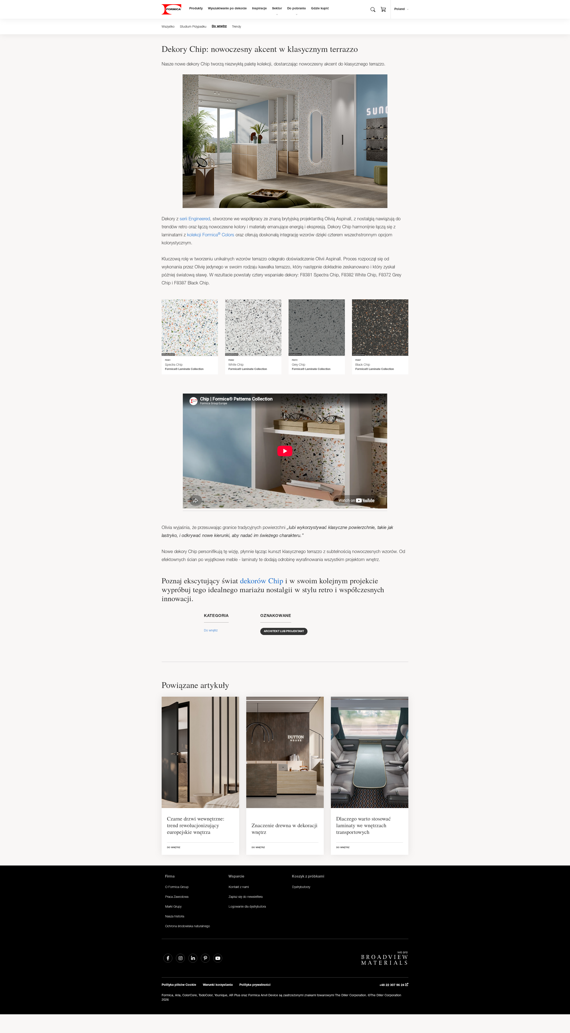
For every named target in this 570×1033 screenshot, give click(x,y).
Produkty (196, 8)
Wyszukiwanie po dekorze (227, 8)
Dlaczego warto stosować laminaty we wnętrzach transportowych (363, 825)
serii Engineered (195, 218)
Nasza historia (174, 916)
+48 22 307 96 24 (392, 985)
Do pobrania (296, 8)
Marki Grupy (173, 906)
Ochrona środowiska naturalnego (187, 926)
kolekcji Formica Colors (210, 234)
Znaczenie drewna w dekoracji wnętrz (285, 828)
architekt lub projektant (284, 631)
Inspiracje (259, 8)
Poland (399, 9)
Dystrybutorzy (301, 887)
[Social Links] (168, 958)
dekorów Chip (261, 580)
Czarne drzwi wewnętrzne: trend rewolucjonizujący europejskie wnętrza (195, 825)
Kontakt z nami (239, 887)
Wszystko (168, 26)
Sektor (277, 8)
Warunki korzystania (218, 985)
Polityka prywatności (255, 985)
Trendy (236, 26)
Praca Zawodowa (176, 896)
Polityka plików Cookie (179, 985)
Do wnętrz (219, 26)
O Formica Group (177, 887)
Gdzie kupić (320, 8)
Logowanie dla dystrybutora (247, 906)
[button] (383, 10)
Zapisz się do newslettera (246, 896)
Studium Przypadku (193, 26)
